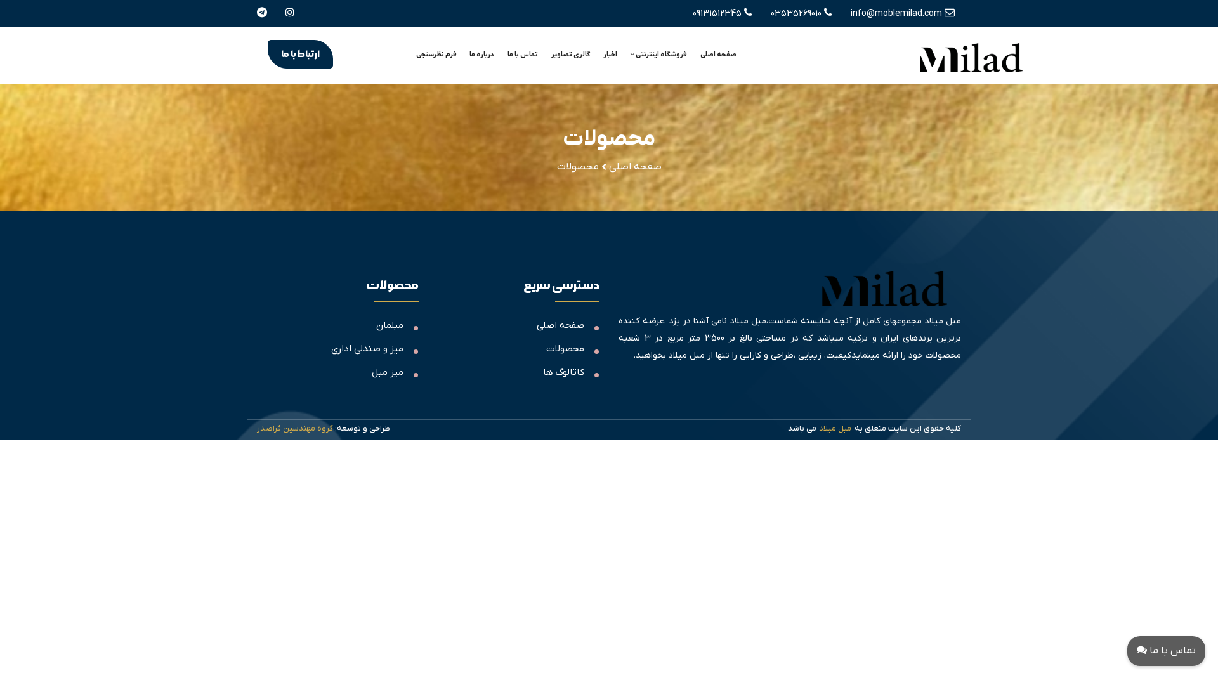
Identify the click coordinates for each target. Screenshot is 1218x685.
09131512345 (718, 14)
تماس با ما (523, 54)
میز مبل (387, 372)
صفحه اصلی (718, 54)
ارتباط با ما (300, 54)
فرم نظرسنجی (436, 54)
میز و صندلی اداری (367, 348)
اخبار (610, 54)
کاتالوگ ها (563, 372)
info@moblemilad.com (898, 14)
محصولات (565, 348)
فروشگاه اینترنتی (660, 54)
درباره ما (481, 54)
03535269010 (797, 14)
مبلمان (389, 325)
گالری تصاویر (570, 54)
